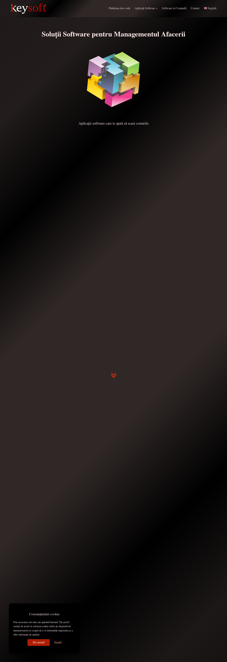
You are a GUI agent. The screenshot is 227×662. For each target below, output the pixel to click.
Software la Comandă (174, 8)
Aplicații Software (145, 8)
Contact (195, 8)
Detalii (58, 642)
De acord (38, 642)
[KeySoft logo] (28, 9)
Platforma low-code (119, 8)
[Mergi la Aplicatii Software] (113, 376)
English (211, 8)
